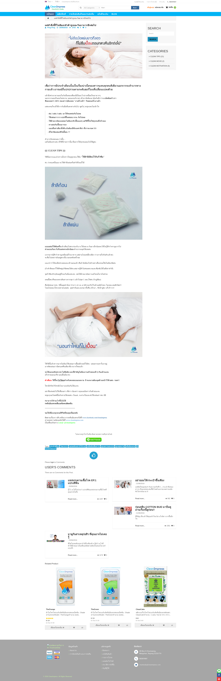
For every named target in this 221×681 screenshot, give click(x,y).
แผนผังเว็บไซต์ (107, 661)
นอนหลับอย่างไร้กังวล (77, 446)
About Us (73, 650)
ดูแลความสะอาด (107, 446)
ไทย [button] (49, 2)
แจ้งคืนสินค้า (107, 654)
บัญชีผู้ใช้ (105, 668)
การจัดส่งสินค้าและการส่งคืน (80, 654)
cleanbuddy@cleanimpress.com (150, 665)
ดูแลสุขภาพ (119, 446)
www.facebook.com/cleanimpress (94, 418)
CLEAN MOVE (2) (157, 61)
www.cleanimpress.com (74, 420)
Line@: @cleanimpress (66, 423)
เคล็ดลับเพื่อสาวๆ (93, 446)
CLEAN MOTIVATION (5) (160, 66)
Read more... (73, 499)
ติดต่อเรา (105, 650)
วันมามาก (64, 446)
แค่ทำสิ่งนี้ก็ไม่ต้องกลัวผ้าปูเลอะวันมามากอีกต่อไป (72, 18)
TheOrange (50, 609)
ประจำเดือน (54, 446)
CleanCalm (140, 609)
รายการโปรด (107, 657)
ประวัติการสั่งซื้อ (108, 665)
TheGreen (95, 609)
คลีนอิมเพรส (130, 446)
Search (152, 39)
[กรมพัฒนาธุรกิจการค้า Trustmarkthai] (56, 646)
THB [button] (56, 2)
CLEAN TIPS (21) (157, 56)
